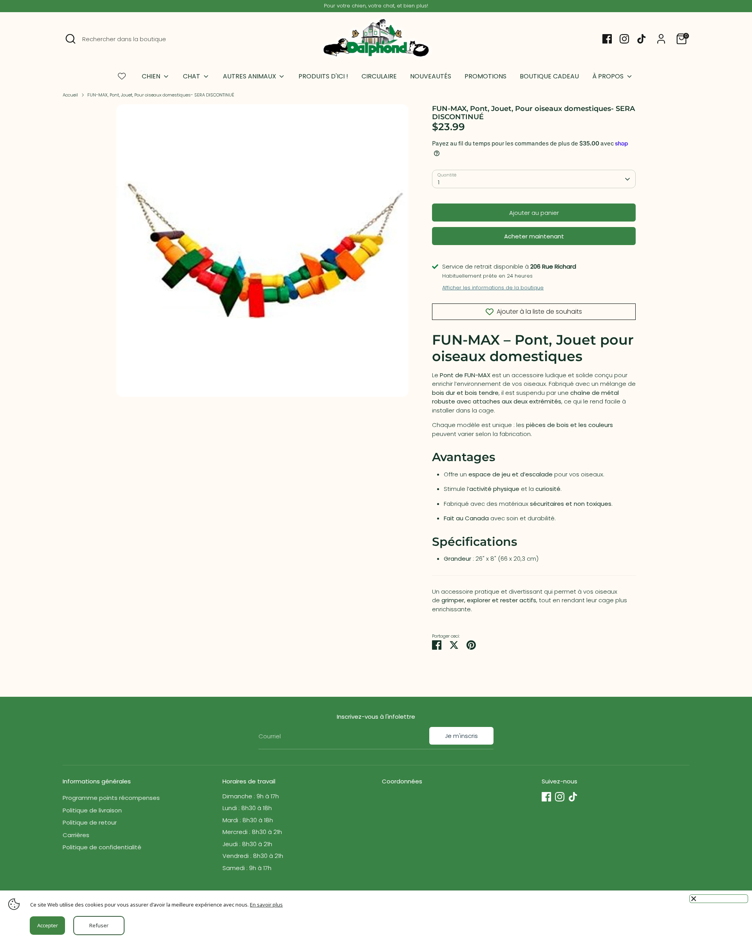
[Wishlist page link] (122, 76)
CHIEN (152, 76)
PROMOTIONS (485, 76)
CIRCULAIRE (379, 76)
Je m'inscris (461, 736)
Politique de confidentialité (102, 847)
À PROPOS (608, 76)
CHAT (192, 76)
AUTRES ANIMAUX (250, 76)
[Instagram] (624, 39)
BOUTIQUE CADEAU (549, 76)
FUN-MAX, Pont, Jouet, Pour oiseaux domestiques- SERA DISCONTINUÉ (160, 95)
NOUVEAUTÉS (430, 76)
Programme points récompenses (111, 798)
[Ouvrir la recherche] (70, 39)
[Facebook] (607, 39)
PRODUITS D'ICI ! (323, 76)
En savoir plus (266, 904)
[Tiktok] (641, 39)
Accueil (70, 95)
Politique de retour (90, 822)
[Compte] (661, 39)
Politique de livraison (92, 810)
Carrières (76, 835)
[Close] (719, 899)
